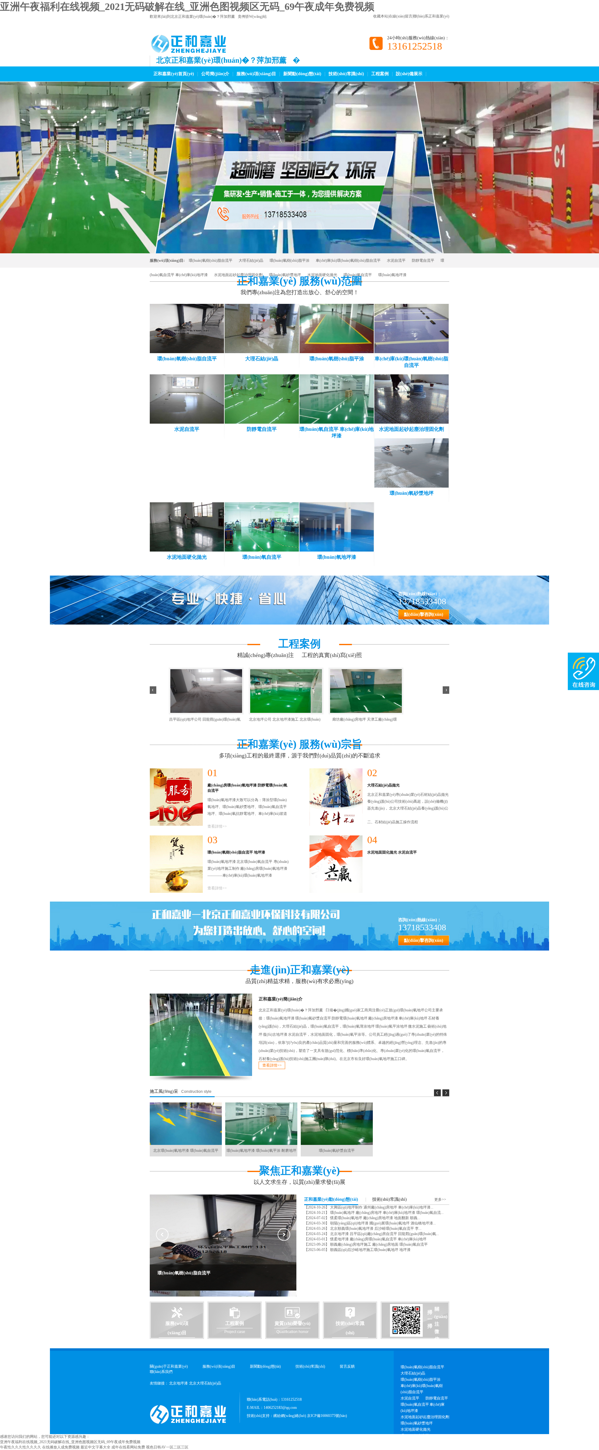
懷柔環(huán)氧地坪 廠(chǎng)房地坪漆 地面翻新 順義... (374, 1218)
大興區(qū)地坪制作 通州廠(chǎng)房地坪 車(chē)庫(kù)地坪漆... (381, 1207)
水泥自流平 (396, 260)
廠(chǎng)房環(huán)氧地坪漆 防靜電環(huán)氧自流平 (247, 788)
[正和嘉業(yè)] (191, 50)
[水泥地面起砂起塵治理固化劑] (411, 399)
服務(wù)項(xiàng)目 (256, 73)
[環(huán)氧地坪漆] (337, 527)
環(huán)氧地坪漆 (392, 275)
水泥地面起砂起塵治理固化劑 (238, 275)
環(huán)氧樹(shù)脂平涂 (289, 260)
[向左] (153, 690)
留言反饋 (347, 1366)
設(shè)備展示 (409, 73)
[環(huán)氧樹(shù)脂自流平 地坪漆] (176, 864)
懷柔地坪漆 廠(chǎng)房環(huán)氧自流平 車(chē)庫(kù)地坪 (377, 1239)
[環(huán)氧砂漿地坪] (411, 463)
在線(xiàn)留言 (400, 16)
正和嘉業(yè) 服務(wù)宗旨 (299, 744)
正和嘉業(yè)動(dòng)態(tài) (331, 1199)
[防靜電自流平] (262, 399)
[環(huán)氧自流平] (262, 527)
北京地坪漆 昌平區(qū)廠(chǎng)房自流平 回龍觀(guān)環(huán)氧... (384, 1234)
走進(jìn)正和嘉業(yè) (299, 970)
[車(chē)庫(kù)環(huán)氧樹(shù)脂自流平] (411, 328)
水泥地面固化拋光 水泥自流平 (392, 852)
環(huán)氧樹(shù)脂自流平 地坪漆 (236, 852)
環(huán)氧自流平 (357, 275)
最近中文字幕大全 (95, 1447)
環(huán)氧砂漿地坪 (285, 275)
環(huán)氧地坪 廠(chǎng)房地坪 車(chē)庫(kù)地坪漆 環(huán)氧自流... (386, 1212)
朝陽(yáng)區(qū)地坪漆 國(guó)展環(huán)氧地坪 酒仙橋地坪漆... (382, 1223)
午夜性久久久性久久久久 (20, 1447)
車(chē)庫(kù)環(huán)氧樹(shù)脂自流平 (348, 260)
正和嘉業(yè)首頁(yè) (173, 73)
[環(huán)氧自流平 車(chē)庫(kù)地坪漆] (337, 399)
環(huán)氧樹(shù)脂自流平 (210, 260)
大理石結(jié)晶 (251, 260)
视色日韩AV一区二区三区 (167, 1447)
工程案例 (380, 73)
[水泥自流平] (187, 399)
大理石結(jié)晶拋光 (383, 785)
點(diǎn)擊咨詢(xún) (423, 614)
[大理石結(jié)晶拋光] (336, 797)
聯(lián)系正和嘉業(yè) (431, 16)
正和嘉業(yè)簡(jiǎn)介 (281, 999)
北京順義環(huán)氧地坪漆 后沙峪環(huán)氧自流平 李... (375, 1228)
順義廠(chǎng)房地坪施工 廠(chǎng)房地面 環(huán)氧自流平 (378, 1244)
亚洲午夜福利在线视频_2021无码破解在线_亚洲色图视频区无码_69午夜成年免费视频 (187, 6)
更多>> (440, 1199)
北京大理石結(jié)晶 (205, 1383)
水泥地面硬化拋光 (322, 275)
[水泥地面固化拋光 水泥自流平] (336, 864)
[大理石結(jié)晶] (262, 328)
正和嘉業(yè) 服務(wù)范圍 (299, 281)
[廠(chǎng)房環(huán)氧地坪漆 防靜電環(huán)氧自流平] (176, 797)
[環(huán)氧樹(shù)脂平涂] (337, 328)
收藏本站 (380, 16)
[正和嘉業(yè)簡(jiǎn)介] (201, 1035)
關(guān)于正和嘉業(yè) (169, 1366)
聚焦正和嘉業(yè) (299, 1170)
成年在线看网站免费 (128, 1447)
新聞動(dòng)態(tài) (302, 73)
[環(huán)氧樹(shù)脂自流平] (187, 328)
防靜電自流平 (423, 260)
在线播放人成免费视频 (61, 1447)
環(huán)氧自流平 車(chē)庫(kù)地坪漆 (423, 1407)
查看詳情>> (217, 826)
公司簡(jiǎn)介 (215, 73)
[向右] (446, 690)
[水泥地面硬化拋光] (187, 527)
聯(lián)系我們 (161, 1372)
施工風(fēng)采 (164, 1091)
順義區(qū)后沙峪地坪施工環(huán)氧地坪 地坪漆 (370, 1250)
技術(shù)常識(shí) (346, 73)
